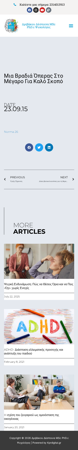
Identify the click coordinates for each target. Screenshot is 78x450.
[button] (70, 25)
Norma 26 (11, 132)
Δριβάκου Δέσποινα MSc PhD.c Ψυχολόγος (38, 25)
